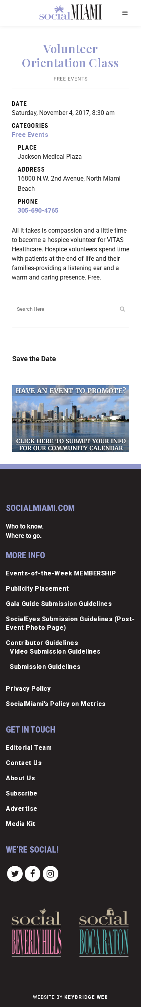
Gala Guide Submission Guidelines (59, 603)
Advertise (22, 808)
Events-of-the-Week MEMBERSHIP (61, 573)
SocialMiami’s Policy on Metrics (56, 704)
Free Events (71, 79)
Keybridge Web (86, 997)
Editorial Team (29, 747)
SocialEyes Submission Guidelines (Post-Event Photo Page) (70, 623)
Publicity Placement (37, 588)
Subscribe (22, 793)
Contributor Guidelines (42, 643)
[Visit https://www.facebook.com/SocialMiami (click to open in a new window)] (33, 873)
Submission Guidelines (45, 666)
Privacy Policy (28, 688)
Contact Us (24, 763)
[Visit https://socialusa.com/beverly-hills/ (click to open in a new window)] (36, 932)
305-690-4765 (38, 210)
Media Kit (21, 824)
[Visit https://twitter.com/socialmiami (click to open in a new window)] (15, 873)
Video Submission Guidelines (55, 651)
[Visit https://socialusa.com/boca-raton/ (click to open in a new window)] (104, 932)
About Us (20, 778)
